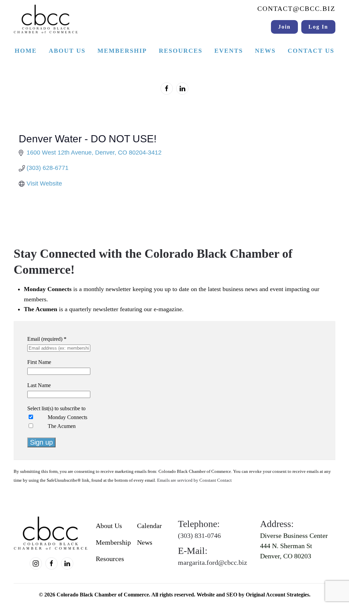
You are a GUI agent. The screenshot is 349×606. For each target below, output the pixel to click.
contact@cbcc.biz (296, 8)
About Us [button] (67, 50)
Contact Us (311, 50)
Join (284, 27)
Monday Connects (67, 417)
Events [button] (228, 50)
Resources (110, 558)
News (265, 50)
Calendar (149, 525)
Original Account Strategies (277, 594)
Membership (113, 542)
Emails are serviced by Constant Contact (194, 480)
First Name (39, 362)
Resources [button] (180, 50)
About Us (109, 525)
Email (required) (46, 339)
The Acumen (62, 426)
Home (26, 50)
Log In (318, 27)
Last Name (39, 385)
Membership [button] (122, 50)
